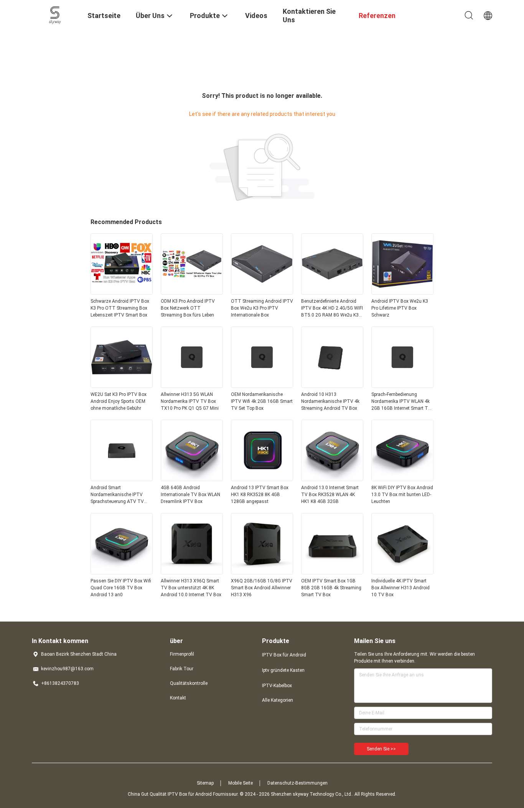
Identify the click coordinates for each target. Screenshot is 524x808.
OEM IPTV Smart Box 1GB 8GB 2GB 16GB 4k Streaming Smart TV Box (331, 587)
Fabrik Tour (181, 668)
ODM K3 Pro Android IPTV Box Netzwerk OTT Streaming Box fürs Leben (188, 308)
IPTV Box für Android (284, 655)
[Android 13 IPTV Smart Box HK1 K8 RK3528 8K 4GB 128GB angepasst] (262, 479)
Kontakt (178, 698)
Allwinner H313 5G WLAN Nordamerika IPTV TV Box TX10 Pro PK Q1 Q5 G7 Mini (190, 401)
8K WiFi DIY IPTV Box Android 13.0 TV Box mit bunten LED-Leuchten (402, 494)
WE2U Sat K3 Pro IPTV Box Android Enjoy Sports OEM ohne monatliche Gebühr (119, 401)
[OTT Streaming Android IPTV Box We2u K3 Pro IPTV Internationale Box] (262, 292)
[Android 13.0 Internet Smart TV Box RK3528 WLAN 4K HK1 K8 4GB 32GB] (332, 479)
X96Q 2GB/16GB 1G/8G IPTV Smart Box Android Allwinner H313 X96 (261, 587)
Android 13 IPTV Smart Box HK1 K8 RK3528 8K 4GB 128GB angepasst (259, 494)
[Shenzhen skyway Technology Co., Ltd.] (55, 15)
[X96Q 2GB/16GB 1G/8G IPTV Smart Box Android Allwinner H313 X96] (262, 572)
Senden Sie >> (381, 749)
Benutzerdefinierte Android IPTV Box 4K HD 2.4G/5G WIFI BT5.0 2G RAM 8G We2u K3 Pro (332, 308)
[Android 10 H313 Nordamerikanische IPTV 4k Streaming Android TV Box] (332, 386)
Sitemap (205, 783)
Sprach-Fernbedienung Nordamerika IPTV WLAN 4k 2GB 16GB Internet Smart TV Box (401, 402)
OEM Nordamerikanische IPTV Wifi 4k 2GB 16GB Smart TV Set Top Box (262, 401)
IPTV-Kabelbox (277, 685)
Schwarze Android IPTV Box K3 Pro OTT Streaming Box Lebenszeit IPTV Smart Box (120, 308)
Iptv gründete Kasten (283, 670)
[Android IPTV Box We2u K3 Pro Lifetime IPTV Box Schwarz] (402, 292)
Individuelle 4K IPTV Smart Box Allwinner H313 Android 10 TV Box (400, 587)
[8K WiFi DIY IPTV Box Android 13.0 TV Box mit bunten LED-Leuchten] (402, 479)
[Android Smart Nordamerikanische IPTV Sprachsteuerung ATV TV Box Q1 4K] (121, 479)
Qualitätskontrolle (189, 683)
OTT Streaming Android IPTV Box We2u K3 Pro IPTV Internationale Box (262, 308)
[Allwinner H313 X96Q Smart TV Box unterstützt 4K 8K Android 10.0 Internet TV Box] (191, 572)
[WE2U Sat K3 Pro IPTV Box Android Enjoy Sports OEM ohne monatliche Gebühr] (121, 386)
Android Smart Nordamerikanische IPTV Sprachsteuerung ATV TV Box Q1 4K (117, 495)
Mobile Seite (240, 783)
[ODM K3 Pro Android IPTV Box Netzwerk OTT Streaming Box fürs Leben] (191, 292)
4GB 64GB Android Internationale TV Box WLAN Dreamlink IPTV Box (190, 494)
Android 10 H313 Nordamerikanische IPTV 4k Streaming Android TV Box (330, 401)
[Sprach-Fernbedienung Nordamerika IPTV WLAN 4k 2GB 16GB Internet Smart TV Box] (402, 386)
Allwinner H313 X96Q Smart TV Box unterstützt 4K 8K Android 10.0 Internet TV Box (191, 587)
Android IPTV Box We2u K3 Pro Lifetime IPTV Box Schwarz (399, 308)
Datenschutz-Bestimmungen (297, 783)
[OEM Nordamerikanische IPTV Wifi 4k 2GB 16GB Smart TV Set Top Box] (262, 386)
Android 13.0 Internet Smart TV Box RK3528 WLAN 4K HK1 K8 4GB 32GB (330, 494)
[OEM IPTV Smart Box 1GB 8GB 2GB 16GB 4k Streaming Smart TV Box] (332, 572)
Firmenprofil (182, 654)
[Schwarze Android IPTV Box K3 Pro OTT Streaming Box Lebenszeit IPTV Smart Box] (121, 292)
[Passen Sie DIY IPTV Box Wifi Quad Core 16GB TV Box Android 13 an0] (121, 572)
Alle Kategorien (277, 700)
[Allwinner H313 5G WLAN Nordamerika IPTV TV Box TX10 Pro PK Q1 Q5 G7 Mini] (191, 386)
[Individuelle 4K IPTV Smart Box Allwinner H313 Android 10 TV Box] (402, 572)
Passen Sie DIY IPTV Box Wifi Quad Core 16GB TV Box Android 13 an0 (121, 587)
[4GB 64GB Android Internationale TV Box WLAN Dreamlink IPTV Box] (191, 479)
